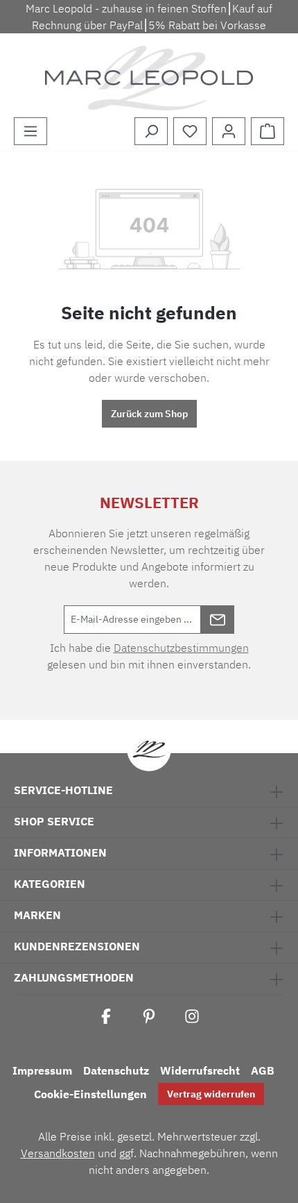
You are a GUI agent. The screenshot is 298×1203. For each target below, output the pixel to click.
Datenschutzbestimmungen (181, 648)
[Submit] (217, 619)
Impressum (42, 1070)
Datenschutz (116, 1070)
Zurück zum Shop (149, 413)
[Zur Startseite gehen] (149, 78)
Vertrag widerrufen (211, 1094)
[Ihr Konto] (228, 131)
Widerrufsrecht (200, 1070)
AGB (262, 1070)
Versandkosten (58, 1153)
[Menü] (30, 131)
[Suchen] (151, 131)
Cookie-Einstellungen (90, 1094)
